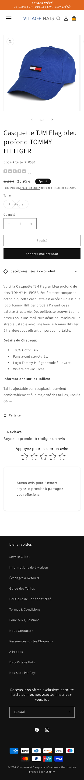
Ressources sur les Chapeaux (31, 641)
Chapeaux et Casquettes (32, 767)
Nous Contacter (21, 631)
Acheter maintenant (42, 254)
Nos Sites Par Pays (22, 673)
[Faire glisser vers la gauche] (32, 119)
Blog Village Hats (22, 662)
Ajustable (18, 205)
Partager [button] (15, 415)
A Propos (16, 652)
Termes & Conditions (24, 609)
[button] (8, 18)
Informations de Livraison (28, 567)
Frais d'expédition (30, 187)
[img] (15, 171)
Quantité (9, 215)
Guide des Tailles (22, 588)
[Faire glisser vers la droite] (52, 119)
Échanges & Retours (24, 578)
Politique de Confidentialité (30, 599)
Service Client (19, 557)
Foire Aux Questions (24, 620)
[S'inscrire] (69, 712)
